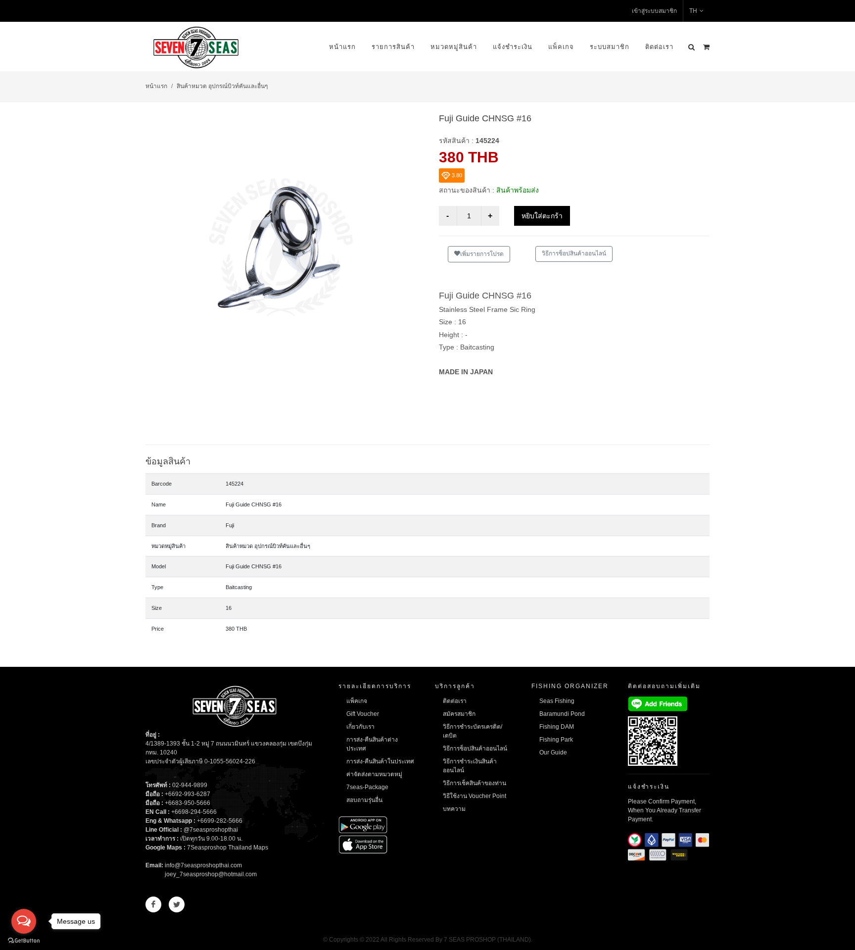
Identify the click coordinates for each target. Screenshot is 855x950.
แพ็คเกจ (561, 46)
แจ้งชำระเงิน (512, 46)
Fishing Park (556, 739)
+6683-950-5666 (187, 803)
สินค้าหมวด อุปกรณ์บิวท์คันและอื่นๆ (222, 86)
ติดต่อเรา (659, 46)
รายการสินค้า (393, 46)
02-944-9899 (189, 785)
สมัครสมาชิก (459, 713)
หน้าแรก (342, 46)
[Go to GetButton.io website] (24, 940)
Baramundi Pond (562, 713)
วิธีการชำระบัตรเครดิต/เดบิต (472, 731)
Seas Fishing (556, 701)
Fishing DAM (556, 726)
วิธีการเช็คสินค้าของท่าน (474, 783)
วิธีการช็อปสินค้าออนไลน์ (574, 253)
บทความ (454, 808)
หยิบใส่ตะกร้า (542, 216)
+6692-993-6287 (187, 794)
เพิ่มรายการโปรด (482, 253)
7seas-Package (367, 787)
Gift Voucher (362, 713)
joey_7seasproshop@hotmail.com (211, 874)
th (693, 10)
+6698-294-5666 (194, 811)
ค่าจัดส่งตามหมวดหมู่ (374, 774)
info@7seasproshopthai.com (203, 865)
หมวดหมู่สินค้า (453, 46)
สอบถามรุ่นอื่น (364, 800)
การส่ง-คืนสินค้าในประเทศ (380, 761)
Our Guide (553, 752)
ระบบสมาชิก (609, 46)
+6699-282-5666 (219, 820)
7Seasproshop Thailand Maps (227, 847)
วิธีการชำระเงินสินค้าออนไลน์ (470, 766)
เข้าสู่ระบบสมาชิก (654, 10)
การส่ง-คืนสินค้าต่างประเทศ (372, 744)
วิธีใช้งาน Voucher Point (474, 796)
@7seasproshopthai (211, 829)
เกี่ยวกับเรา (360, 726)
